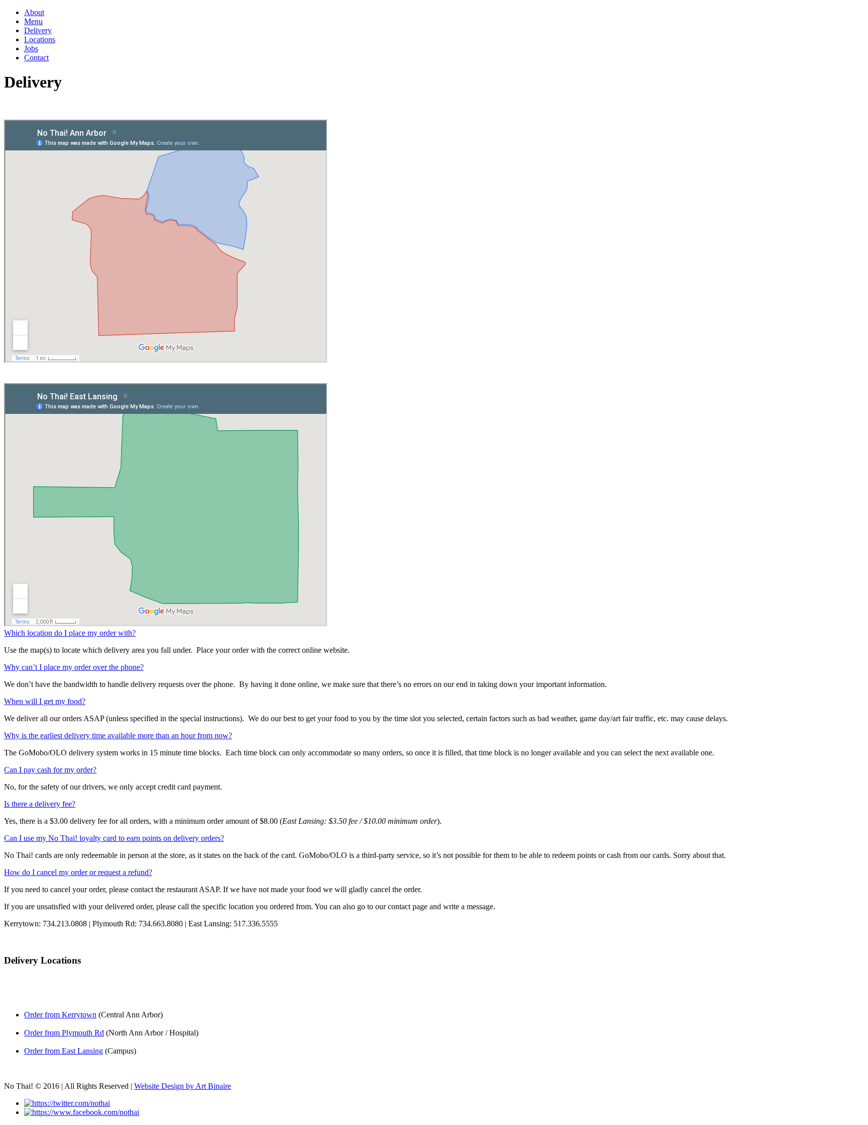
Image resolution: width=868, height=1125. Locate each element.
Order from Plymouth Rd (64, 1032)
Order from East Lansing (63, 1051)
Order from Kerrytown (60, 1014)
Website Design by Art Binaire (182, 1086)
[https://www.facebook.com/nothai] (81, 1112)
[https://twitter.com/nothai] (67, 1103)
